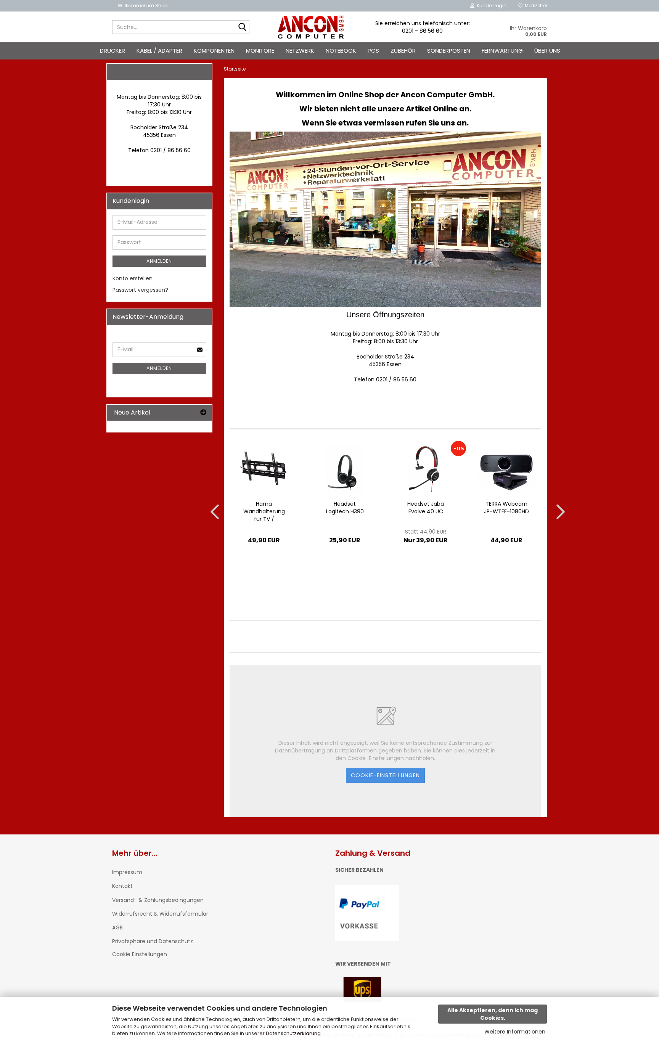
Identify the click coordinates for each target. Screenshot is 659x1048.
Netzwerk (300, 51)
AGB (117, 927)
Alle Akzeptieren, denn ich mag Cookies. (492, 1014)
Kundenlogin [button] (490, 5)
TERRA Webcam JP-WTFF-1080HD (506, 507)
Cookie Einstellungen (139, 954)
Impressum (127, 872)
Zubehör (403, 51)
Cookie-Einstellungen (385, 775)
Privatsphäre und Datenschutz (152, 941)
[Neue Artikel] (203, 412)
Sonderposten (448, 51)
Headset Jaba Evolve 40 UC (425, 507)
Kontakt (122, 886)
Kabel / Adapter (159, 51)
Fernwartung (502, 51)
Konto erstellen (133, 278)
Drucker (112, 51)
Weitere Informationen (514, 1031)
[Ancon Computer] (311, 27)
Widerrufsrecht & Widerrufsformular (160, 914)
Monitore (260, 51)
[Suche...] (242, 27)
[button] (212, 511)
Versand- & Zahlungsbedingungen (158, 900)
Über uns (547, 51)
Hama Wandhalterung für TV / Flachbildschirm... (263, 511)
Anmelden (159, 261)
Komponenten (214, 51)
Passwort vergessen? (140, 290)
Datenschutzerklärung (293, 1033)
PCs (373, 51)
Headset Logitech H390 (345, 507)
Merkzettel (534, 5)
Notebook (341, 51)
